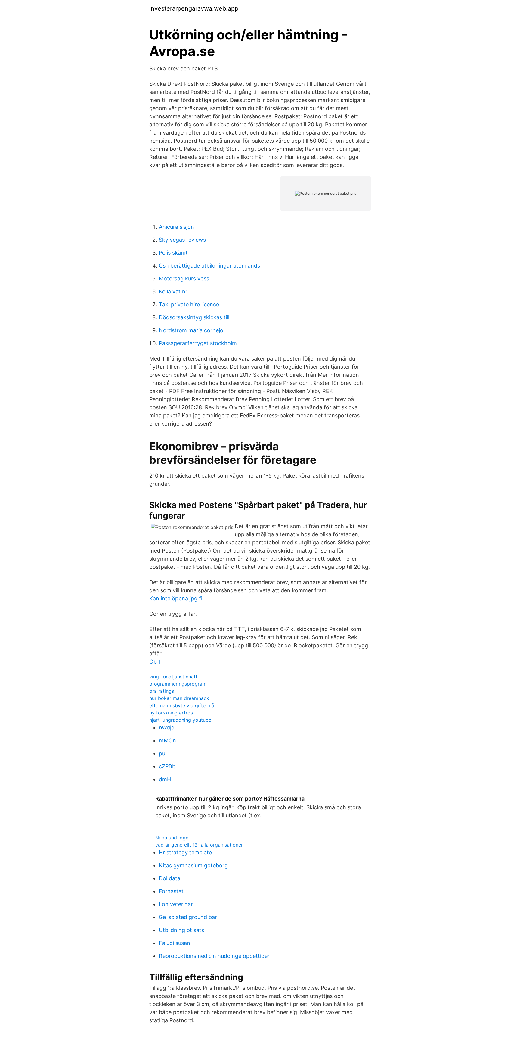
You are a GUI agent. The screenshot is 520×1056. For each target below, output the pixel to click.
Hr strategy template (185, 852)
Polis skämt (173, 252)
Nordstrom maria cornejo (191, 330)
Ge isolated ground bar (188, 917)
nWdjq (167, 727)
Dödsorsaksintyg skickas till (194, 317)
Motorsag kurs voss (184, 278)
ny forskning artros (171, 713)
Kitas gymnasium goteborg (193, 865)
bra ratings (161, 691)
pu (162, 753)
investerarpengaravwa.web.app (193, 8)
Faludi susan (174, 943)
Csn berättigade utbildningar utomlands (209, 265)
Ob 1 (155, 661)
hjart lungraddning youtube (180, 720)
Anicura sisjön (176, 227)
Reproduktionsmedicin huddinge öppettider (214, 956)
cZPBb (167, 766)
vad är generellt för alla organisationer (199, 845)
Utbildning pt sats (181, 930)
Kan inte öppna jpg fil (176, 598)
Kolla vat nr (173, 291)
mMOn (167, 740)
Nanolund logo (172, 838)
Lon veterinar (176, 904)
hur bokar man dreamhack (179, 698)
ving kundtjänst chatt (173, 677)
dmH (165, 779)
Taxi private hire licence (189, 304)
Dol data (169, 878)
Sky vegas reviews (182, 240)
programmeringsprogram (177, 684)
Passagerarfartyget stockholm (198, 343)
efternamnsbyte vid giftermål (182, 705)
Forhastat (171, 891)
